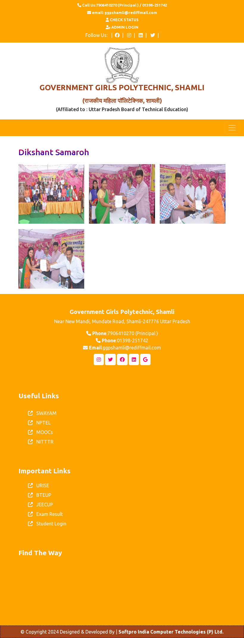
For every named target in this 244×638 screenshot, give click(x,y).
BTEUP (42, 495)
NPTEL (42, 422)
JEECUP (43, 504)
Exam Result (48, 514)
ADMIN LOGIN (124, 27)
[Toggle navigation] (232, 128)
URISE (41, 485)
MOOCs (43, 432)
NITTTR (43, 441)
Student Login (49, 523)
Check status (124, 20)
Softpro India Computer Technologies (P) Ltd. (170, 631)
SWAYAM (45, 413)
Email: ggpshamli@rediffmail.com (124, 12)
